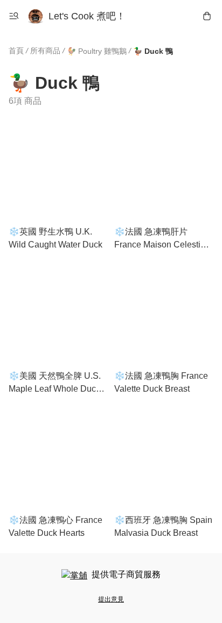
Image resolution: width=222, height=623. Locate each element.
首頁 (16, 50)
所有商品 (45, 50)
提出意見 (111, 599)
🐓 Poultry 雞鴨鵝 (97, 51)
